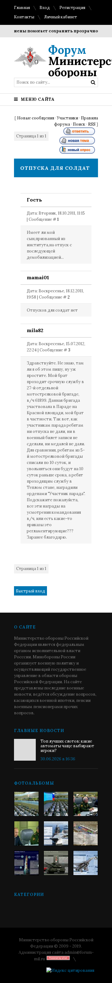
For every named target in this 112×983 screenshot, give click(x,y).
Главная (22, 7)
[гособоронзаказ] (85, 803)
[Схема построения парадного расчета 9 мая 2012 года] (85, 833)
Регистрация (72, 7)
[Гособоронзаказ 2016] (26, 833)
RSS (92, 124)
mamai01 (38, 277)
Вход (45, 7)
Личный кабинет (60, 17)
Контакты (24, 17)
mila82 (35, 330)
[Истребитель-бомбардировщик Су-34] (85, 863)
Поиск (79, 124)
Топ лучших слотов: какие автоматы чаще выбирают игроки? (67, 746)
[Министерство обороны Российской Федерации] (26, 803)
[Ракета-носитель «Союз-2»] (26, 863)
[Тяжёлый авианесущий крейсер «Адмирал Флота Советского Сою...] (56, 833)
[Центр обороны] (56, 803)
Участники (67, 118)
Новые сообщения (35, 118)
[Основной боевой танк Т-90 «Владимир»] (56, 863)
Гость (34, 200)
